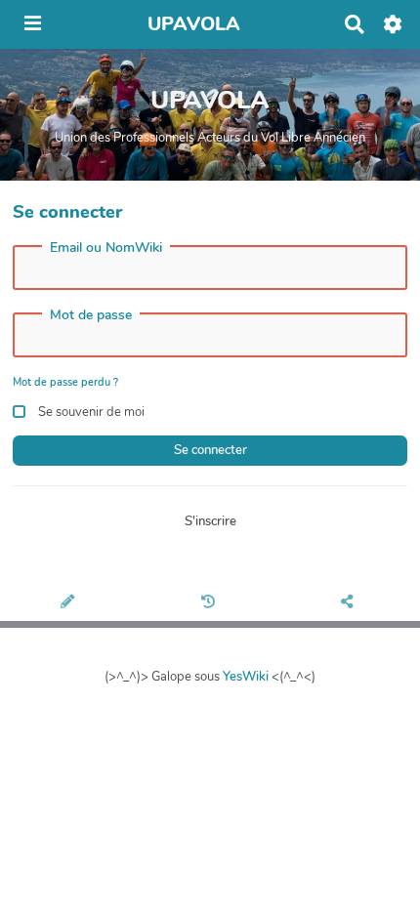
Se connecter (210, 450)
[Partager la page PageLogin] (350, 603)
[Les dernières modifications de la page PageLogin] (210, 603)
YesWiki (246, 676)
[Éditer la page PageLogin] (70, 603)
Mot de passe (91, 315)
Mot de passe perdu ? (65, 382)
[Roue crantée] (393, 24)
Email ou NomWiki (106, 248)
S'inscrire (210, 521)
